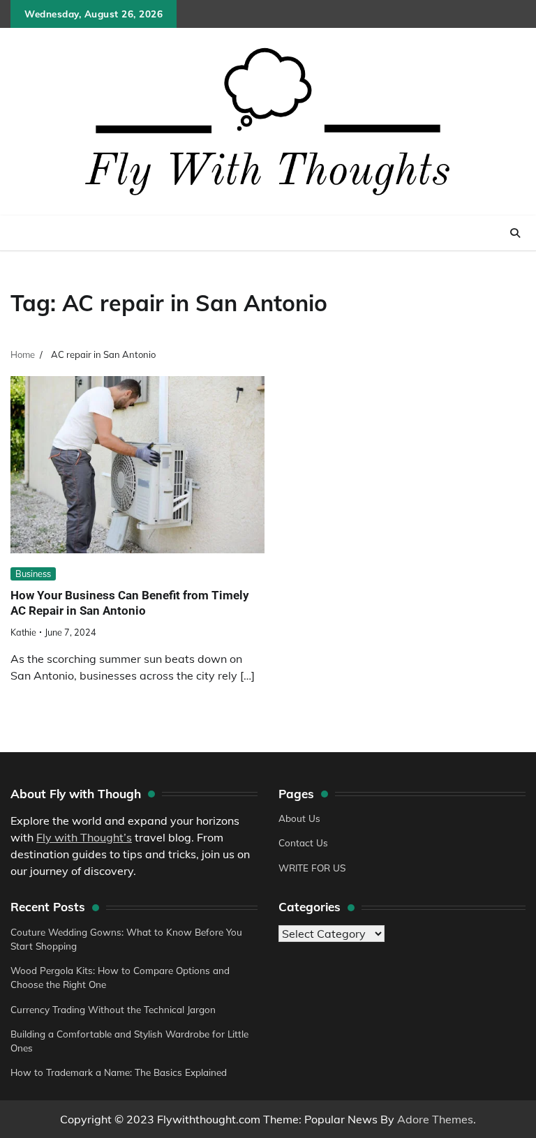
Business (33, 573)
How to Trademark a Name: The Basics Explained (118, 1072)
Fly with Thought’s (84, 837)
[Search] (515, 233)
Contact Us (303, 842)
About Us (299, 818)
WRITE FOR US (311, 868)
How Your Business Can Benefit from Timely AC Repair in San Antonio (129, 602)
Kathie (23, 632)
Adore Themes (435, 1119)
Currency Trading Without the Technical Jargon (113, 1009)
